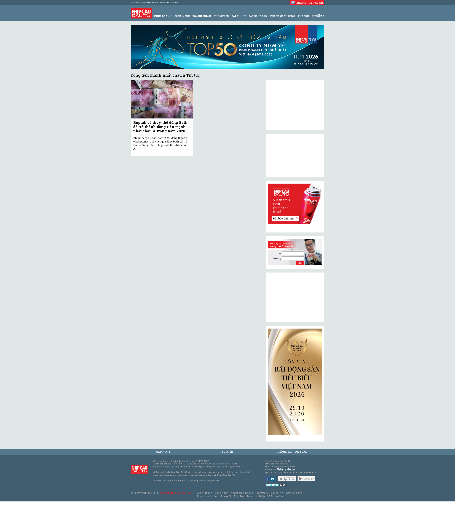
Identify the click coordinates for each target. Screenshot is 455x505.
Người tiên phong (242, 493)
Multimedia (275, 496)
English (300, 2)
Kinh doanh (204, 493)
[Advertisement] (295, 297)
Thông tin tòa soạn (292, 451)
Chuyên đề (221, 16)
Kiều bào (239, 496)
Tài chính (277, 493)
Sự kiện (227, 451)
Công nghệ (221, 493)
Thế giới (303, 16)
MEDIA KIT (163, 451)
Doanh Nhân (201, 16)
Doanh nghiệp (256, 496)
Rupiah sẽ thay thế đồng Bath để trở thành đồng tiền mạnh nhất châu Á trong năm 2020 (160, 126)
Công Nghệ (181, 16)
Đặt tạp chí (316, 2)
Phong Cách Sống (282, 16)
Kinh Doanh (163, 16)
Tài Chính (238, 16)
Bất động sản (257, 16)
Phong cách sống (207, 496)
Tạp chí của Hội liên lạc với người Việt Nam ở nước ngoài (155, 3)
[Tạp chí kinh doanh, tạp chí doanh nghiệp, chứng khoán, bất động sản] (141, 13)
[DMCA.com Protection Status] (276, 484)
